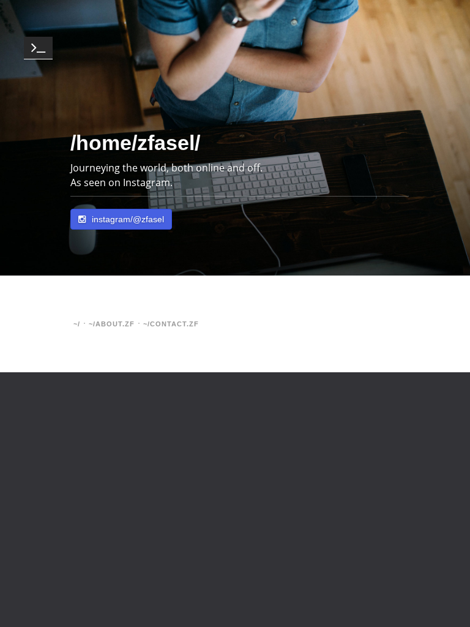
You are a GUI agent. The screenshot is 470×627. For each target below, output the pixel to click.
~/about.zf (112, 324)
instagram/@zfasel (128, 219)
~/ (76, 324)
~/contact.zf (171, 324)
